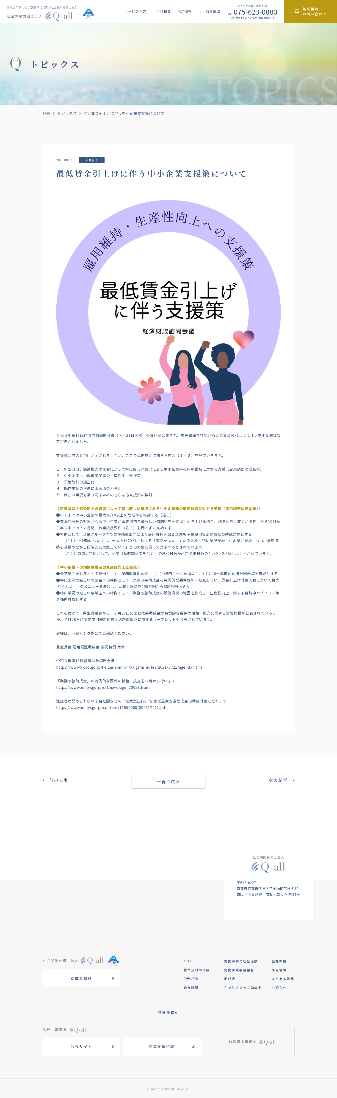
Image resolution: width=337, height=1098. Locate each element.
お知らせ (91, 160)
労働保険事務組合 (239, 970)
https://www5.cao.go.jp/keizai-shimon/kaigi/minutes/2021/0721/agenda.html (129, 667)
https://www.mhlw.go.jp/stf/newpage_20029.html (103, 687)
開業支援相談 (161, 1046)
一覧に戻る (168, 781)
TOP (46, 113)
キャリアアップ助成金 (243, 987)
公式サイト (81, 1046)
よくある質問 (209, 11)
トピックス (67, 113)
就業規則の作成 (197, 970)
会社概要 (164, 11)
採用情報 (184, 11)
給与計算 (191, 987)
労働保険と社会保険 (241, 961)
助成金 (229, 978)
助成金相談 (81, 978)
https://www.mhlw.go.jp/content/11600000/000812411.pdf (111, 707)
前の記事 (58, 780)
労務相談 (191, 978)
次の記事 (278, 780)
